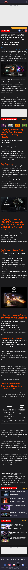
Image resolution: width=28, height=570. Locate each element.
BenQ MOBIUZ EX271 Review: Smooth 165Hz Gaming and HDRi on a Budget (18, 514)
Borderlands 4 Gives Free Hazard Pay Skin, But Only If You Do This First (18, 532)
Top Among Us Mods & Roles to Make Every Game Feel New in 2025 (18, 539)
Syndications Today (15, 568)
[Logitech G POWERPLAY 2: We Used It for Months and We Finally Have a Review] (5, 495)
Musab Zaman (4, 47)
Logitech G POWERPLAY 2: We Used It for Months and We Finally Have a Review (18, 493)
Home (3, 559)
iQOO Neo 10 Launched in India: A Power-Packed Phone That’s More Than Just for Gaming (18, 500)
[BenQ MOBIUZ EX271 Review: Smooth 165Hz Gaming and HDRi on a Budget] (5, 516)
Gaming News (11, 559)
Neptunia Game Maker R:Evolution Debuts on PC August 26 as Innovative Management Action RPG (16, 526)
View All (24, 119)
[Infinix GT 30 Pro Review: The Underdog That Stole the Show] (5, 509)
